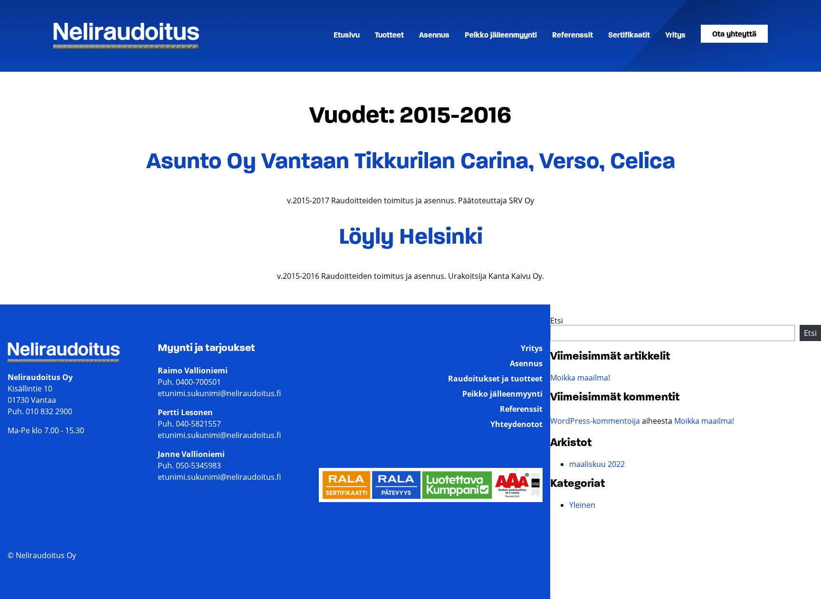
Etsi (556, 320)
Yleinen (582, 505)
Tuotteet (389, 35)
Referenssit (572, 35)
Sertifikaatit (629, 35)
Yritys (675, 35)
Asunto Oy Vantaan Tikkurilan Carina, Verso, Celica (410, 162)
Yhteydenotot (516, 424)
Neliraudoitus (77, 48)
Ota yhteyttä (734, 34)
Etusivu (347, 35)
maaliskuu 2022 (597, 464)
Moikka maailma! (580, 377)
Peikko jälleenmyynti (501, 35)
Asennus (434, 35)
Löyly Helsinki (411, 238)
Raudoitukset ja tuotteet (495, 378)
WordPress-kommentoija (595, 421)
